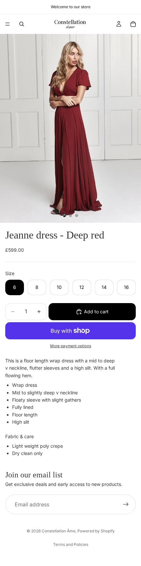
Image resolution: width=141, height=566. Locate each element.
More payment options (70, 346)
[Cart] (133, 24)
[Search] (21, 24)
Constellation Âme (58, 530)
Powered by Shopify (96, 530)
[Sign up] (126, 504)
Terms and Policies (70, 544)
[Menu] (7, 24)
